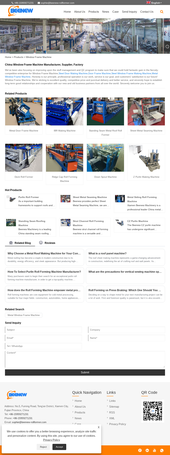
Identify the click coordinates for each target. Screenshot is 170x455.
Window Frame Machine (38, 57)
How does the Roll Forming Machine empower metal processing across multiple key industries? (45, 290)
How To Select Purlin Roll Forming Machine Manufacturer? (44, 271)
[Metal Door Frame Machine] (23, 124)
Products (93, 11)
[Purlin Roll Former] (11, 201)
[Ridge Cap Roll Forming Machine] (64, 171)
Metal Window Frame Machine (24, 315)
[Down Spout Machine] (105, 171)
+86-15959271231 (24, 2)
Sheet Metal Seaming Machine (146, 130)
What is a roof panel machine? (107, 253)
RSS (112, 412)
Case (115, 11)
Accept (59, 447)
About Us (79, 11)
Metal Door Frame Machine (23, 130)
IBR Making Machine (65, 130)
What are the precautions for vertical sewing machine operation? (125, 271)
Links (112, 400)
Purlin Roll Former (28, 197)
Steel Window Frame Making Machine (131, 73)
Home (67, 11)
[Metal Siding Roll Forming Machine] (120, 201)
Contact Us (146, 11)
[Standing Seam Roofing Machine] (11, 225)
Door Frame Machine (99, 73)
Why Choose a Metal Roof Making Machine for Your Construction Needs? (45, 253)
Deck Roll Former (24, 177)
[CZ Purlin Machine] (120, 225)
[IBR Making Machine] (64, 124)
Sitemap (114, 406)
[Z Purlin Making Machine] (146, 171)
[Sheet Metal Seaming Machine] (146, 124)
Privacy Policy (51, 440)
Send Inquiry (129, 11)
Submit (85, 372)
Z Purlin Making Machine (146, 177)
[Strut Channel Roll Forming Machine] (65, 225)
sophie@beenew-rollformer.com (57, 2)
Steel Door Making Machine (73, 73)
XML (112, 418)
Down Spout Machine (105, 177)
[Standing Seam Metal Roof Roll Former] (105, 124)
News (105, 11)
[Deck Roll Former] (23, 171)
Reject (43, 447)
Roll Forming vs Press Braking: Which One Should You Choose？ (125, 290)
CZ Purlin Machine (137, 221)
